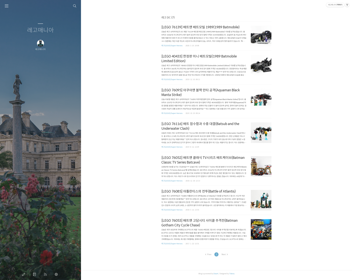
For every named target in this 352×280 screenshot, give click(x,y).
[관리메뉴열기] (347, 5)
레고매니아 (40, 30)
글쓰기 (24, 274)
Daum (216, 274)
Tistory (231, 274)
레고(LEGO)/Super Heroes (172, 45)
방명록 (35, 274)
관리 (56, 274)
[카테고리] (6, 6)
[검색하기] (74, 6)
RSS (46, 274)
